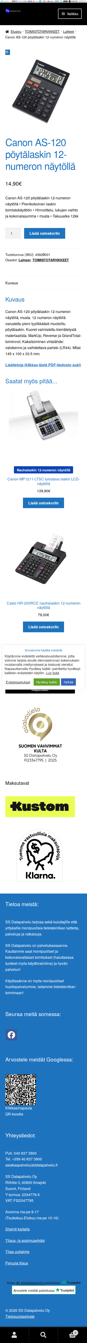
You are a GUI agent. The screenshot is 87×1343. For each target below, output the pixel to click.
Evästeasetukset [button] (18, 682)
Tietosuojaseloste (20, 1316)
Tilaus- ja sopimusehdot (25, 1240)
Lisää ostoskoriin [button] (43, 503)
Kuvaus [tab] (11, 283)
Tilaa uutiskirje (17, 1251)
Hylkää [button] (68, 682)
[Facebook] (11, 1034)
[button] (7, 52)
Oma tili (14, 1335)
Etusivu (16, 31)
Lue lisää (52, 673)
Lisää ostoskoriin (44, 233)
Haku (43, 1335)
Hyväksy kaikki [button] (46, 682)
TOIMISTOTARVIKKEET (42, 31)
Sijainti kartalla (17, 1229)
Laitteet (68, 31)
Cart (67, 1331)
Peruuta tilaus (16, 1263)
